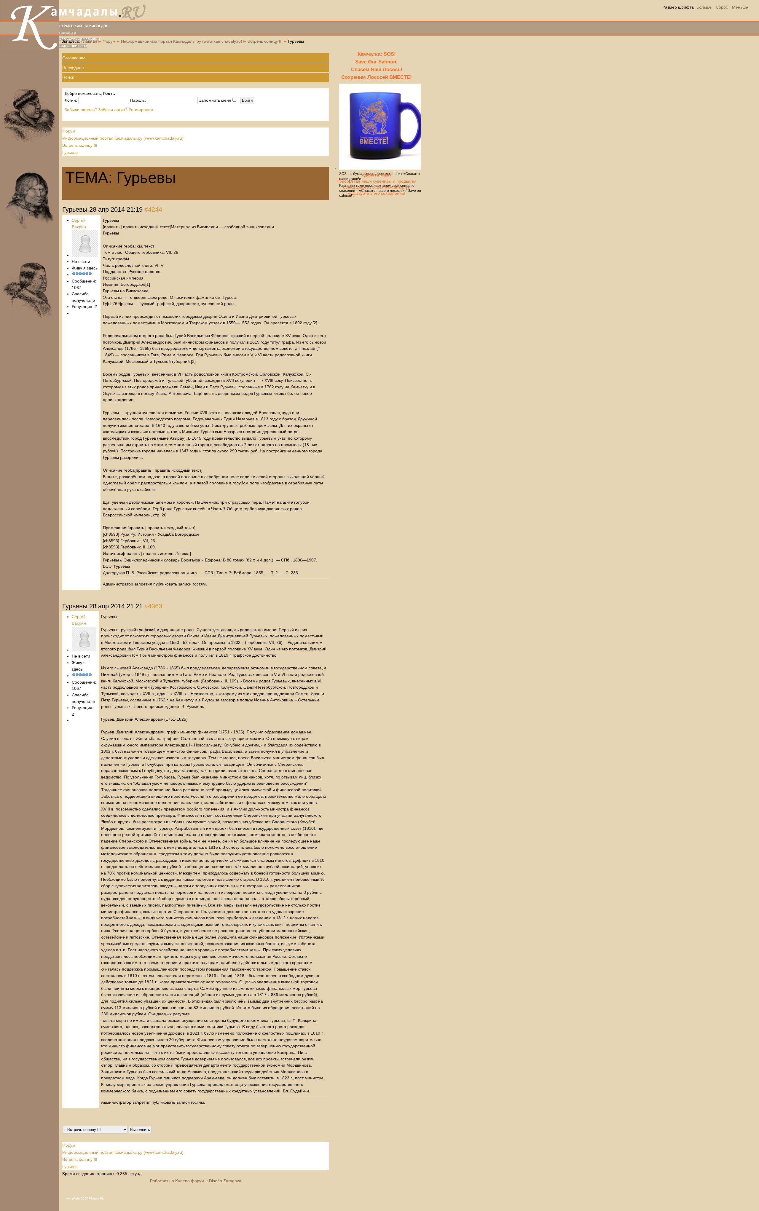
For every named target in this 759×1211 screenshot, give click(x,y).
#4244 (153, 209)
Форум (109, 41)
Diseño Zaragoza (225, 1180)
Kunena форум (189, 1180)
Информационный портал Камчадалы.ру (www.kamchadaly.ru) (181, 41)
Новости (67, 33)
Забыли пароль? (81, 109)
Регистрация (141, 109)
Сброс (722, 7)
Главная (89, 41)
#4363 (153, 606)
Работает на (162, 1180)
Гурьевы (70, 152)
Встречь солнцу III (265, 41)
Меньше (740, 7)
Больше (704, 7)
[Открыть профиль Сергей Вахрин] (85, 255)
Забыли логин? (112, 109)
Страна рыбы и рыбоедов (84, 26)
